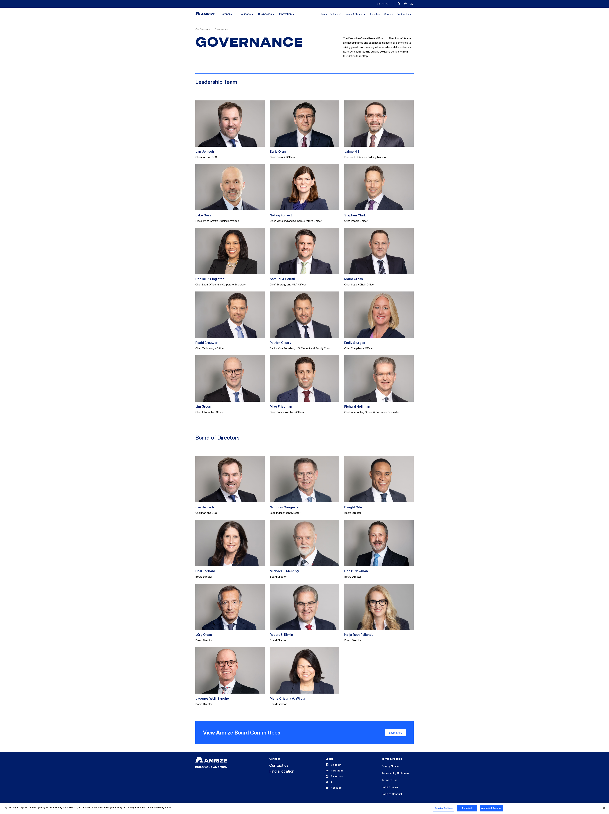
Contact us (278, 765)
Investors (375, 14)
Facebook (334, 776)
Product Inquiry (405, 14)
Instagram (334, 770)
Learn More (393, 733)
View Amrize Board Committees (241, 732)
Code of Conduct (391, 794)
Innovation (285, 14)
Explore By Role (329, 14)
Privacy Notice (390, 766)
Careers (388, 14)
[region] (304, 808)
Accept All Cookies (491, 808)
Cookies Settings (444, 808)
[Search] (399, 4)
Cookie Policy (389, 787)
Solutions (245, 14)
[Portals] (412, 4)
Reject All (467, 808)
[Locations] (405, 4)
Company (226, 14)
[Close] (603, 808)
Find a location (281, 771)
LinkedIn (333, 764)
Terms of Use (389, 780)
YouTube (333, 787)
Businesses (265, 14)
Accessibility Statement (395, 773)
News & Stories (354, 14)
